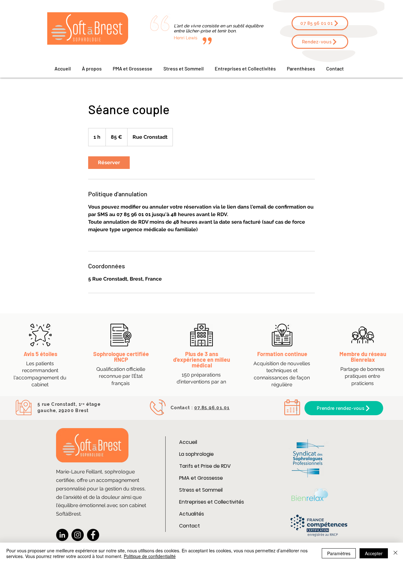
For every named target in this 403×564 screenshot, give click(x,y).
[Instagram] (77, 535)
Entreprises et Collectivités (211, 501)
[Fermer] (395, 553)
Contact (189, 525)
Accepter (374, 553)
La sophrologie (196, 454)
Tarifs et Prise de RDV (205, 466)
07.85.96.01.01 (212, 407)
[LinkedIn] (62, 535)
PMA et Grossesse (201, 478)
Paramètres (338, 553)
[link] (109, 162)
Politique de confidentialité (150, 556)
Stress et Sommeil (201, 490)
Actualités (191, 513)
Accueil (188, 442)
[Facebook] (93, 535)
